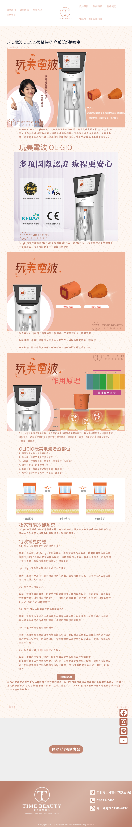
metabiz (90, 824)
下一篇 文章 (123, 707)
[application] (17, 15)
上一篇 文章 (9, 707)
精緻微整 (12, 47)
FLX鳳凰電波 (43, 649)
